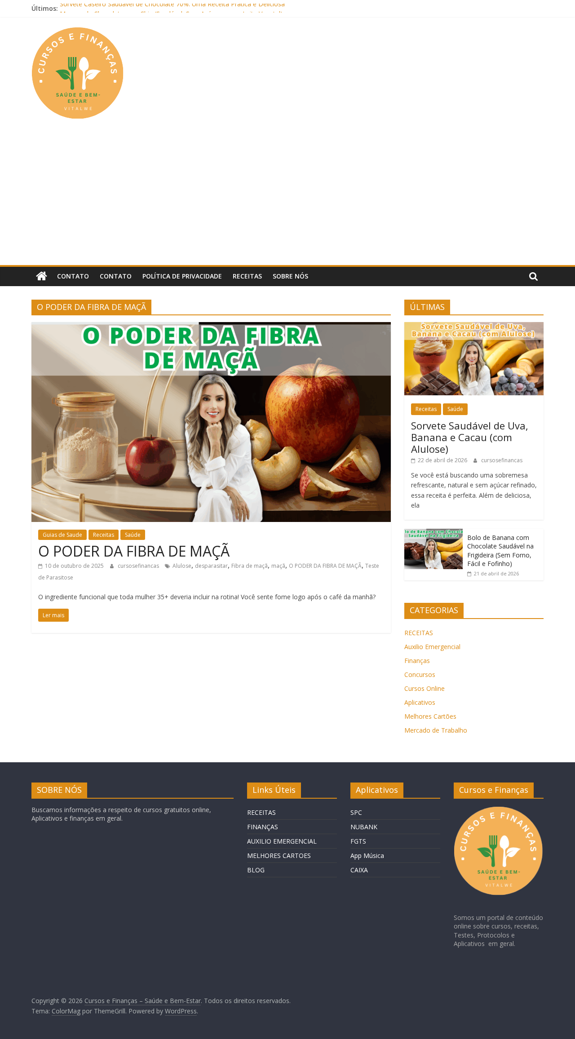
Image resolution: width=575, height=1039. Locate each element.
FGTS (358, 841)
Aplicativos (419, 702)
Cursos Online (424, 688)
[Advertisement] (287, 198)
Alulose (181, 566)
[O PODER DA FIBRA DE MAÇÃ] (211, 327)
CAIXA (359, 870)
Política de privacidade (182, 276)
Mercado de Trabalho (435, 730)
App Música (367, 855)
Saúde (133, 535)
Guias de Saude (62, 535)
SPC (356, 812)
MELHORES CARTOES (279, 855)
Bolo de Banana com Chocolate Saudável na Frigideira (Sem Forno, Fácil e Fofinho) (500, 550)
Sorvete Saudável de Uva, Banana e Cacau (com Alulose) (469, 437)
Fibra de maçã (249, 566)
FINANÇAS (262, 826)
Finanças (417, 660)
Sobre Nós (290, 276)
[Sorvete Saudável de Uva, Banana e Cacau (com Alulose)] (474, 327)
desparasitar (211, 566)
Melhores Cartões (430, 716)
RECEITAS (418, 632)
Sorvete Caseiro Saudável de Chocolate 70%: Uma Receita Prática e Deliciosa (172, 8)
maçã (278, 566)
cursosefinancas (139, 566)
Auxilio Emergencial (432, 646)
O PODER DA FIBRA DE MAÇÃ (134, 551)
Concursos (419, 674)
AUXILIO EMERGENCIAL (282, 841)
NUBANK (363, 826)
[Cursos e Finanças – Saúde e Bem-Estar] (41, 276)
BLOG (256, 870)
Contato (73, 276)
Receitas (247, 276)
